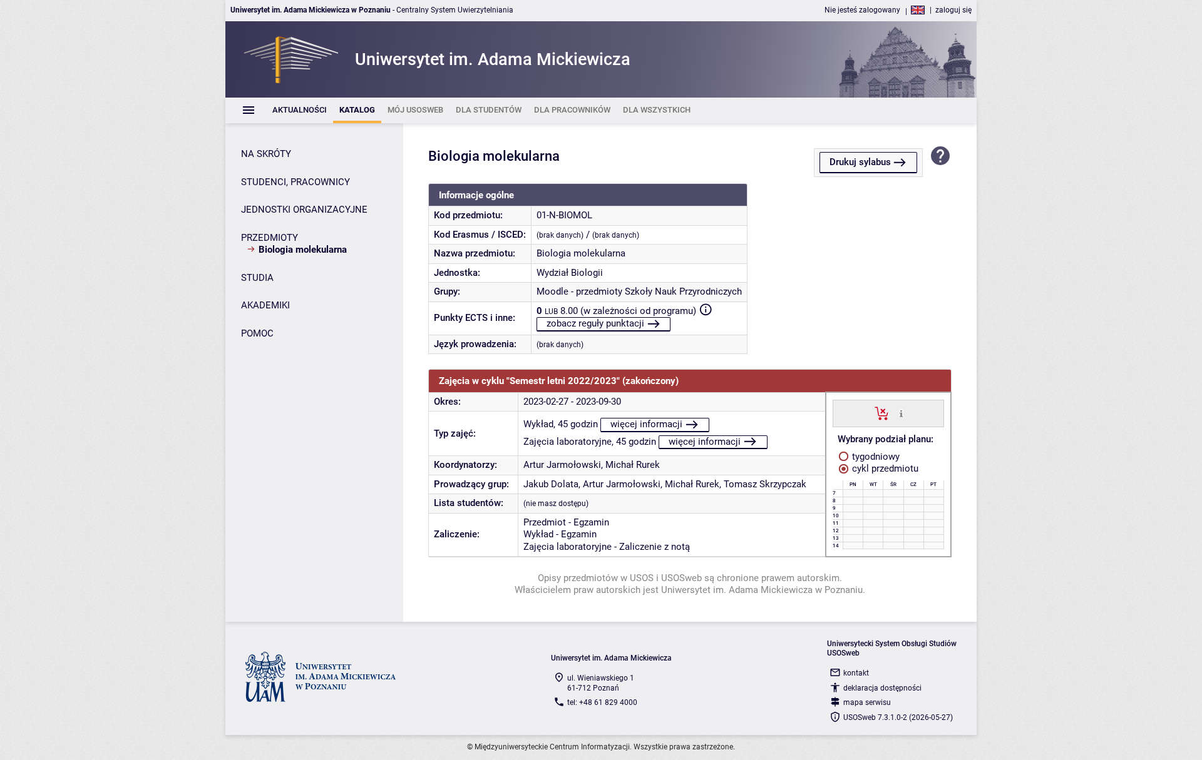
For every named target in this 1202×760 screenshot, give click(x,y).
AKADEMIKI (265, 305)
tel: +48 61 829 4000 (602, 702)
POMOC (257, 333)
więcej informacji (646, 424)
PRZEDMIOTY (269, 237)
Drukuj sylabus (860, 162)
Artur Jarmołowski (562, 464)
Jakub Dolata (550, 484)
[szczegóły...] (901, 412)
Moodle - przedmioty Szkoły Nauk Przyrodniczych (639, 291)
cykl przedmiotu (884, 468)
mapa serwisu (867, 702)
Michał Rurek (632, 464)
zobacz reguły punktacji (595, 323)
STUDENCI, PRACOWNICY (295, 182)
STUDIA (257, 277)
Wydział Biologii (570, 272)
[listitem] (299, 110)
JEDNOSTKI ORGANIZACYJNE (304, 209)
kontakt (856, 673)
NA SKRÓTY (266, 154)
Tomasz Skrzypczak (765, 484)
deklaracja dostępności (882, 688)
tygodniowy (875, 456)
